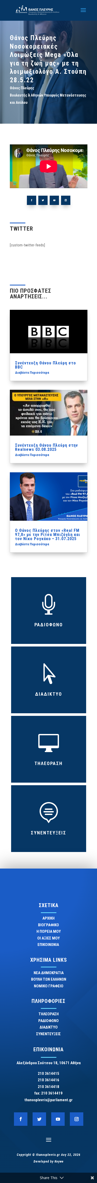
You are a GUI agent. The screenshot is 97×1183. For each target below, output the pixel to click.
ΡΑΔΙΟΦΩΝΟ (48, 624)
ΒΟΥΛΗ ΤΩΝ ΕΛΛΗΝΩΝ (48, 979)
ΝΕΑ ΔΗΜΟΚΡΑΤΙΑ (49, 973)
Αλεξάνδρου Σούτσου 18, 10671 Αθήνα (49, 1063)
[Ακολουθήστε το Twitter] (43, 200)
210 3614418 (48, 1086)
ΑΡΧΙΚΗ (48, 918)
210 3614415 (48, 1073)
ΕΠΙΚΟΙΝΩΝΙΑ (49, 944)
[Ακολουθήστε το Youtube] (54, 200)
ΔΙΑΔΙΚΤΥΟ (48, 694)
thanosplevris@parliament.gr (49, 1100)
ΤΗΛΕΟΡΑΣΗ (48, 763)
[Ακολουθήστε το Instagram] (65, 200)
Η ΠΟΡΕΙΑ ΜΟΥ (48, 931)
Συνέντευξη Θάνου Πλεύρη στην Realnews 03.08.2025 (46, 447)
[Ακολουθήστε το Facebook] (31, 200)
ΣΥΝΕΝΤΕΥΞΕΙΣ (48, 832)
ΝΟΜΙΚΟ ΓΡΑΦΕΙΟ (48, 986)
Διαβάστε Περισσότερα (32, 372)
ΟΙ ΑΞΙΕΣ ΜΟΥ (48, 938)
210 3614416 (48, 1080)
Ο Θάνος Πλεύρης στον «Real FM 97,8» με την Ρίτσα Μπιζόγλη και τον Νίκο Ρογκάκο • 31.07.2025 (47, 534)
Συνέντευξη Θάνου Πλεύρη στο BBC (45, 365)
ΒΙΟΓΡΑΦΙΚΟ (48, 925)
